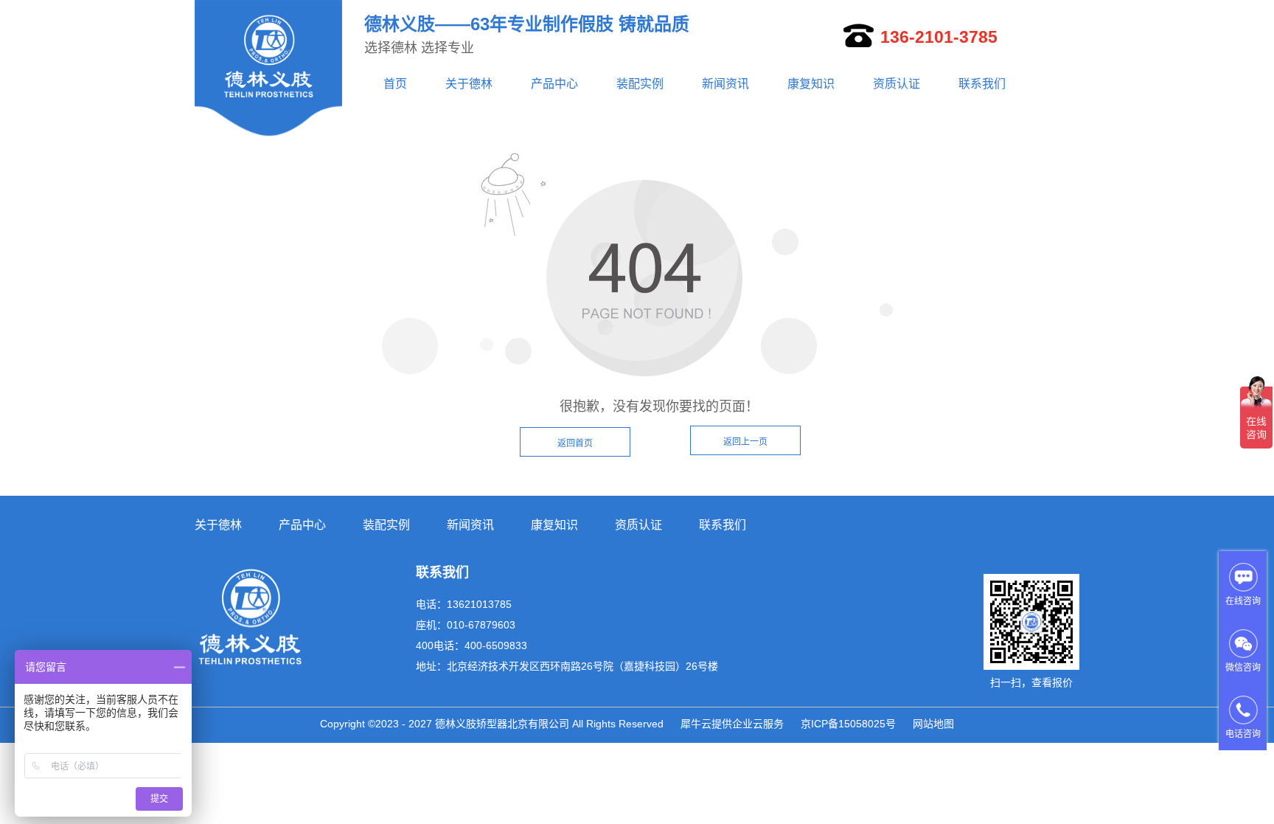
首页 (395, 83)
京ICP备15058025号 (848, 724)
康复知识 (811, 83)
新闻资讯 (725, 83)
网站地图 (933, 724)
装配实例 (640, 83)
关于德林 (468, 83)
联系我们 (982, 83)
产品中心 (554, 83)
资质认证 (896, 83)
